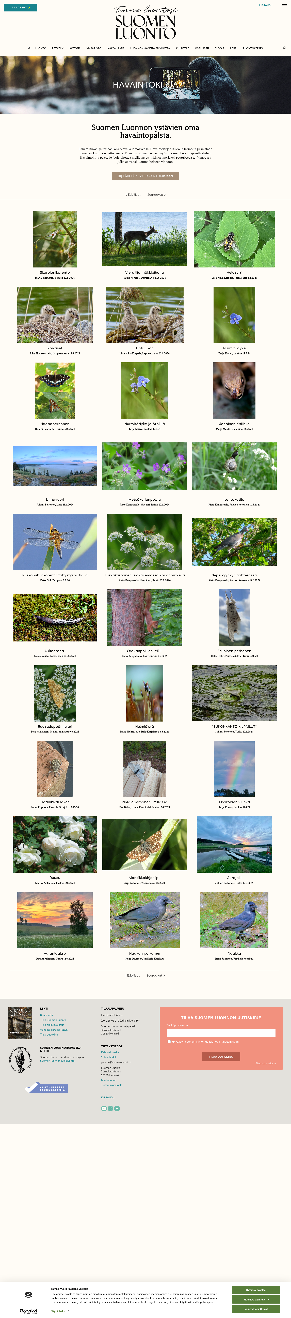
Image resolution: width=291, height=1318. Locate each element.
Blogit (219, 48)
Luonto (40, 48)
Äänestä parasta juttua (54, 1029)
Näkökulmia (116, 48)
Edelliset (134, 194)
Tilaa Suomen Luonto (53, 1020)
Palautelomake (110, 1052)
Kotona (75, 48)
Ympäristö (94, 48)
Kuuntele (182, 48)
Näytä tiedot (58, 1311)
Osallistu (202, 48)
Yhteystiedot (108, 1057)
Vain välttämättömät (256, 1309)
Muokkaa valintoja (254, 1299)
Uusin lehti (46, 1015)
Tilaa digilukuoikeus (52, 1024)
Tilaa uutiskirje (49, 1034)
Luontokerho (253, 48)
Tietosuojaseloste (111, 1085)
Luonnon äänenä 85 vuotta (150, 48)
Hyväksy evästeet (256, 1290)
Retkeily (58, 48)
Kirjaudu (265, 5)
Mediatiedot (108, 1080)
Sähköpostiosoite (177, 1025)
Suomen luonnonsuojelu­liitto (57, 1060)
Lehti (233, 48)
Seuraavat (155, 194)
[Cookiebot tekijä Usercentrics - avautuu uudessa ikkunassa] (28, 1311)
